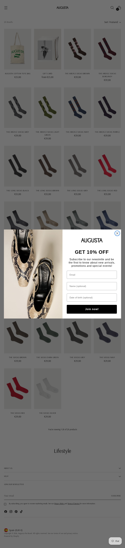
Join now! (92, 309)
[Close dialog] (117, 233)
